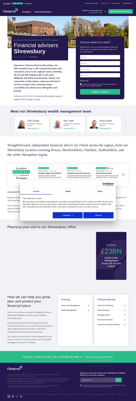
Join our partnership (91, 3)
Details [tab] (68, 191)
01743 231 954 (70, 356)
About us (104, 3)
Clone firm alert (78, 394)
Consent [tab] (36, 191)
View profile (32, 128)
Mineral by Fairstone (49, 394)
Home (16, 57)
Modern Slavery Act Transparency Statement (96, 394)
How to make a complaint (24, 394)
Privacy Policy (11, 394)
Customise (66, 215)
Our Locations (23, 57)
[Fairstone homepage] (10, 12)
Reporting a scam (121, 394)
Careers (112, 394)
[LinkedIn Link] (8, 396)
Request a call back (100, 92)
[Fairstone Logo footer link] (14, 368)
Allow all (98, 215)
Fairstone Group (37, 394)
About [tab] (100, 191)
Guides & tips (115, 3)
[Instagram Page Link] (17, 396)
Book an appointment (99, 357)
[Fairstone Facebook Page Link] (13, 396)
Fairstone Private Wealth (64, 394)
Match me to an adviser (121, 11)
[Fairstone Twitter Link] (21, 396)
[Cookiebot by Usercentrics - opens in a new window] (104, 184)
